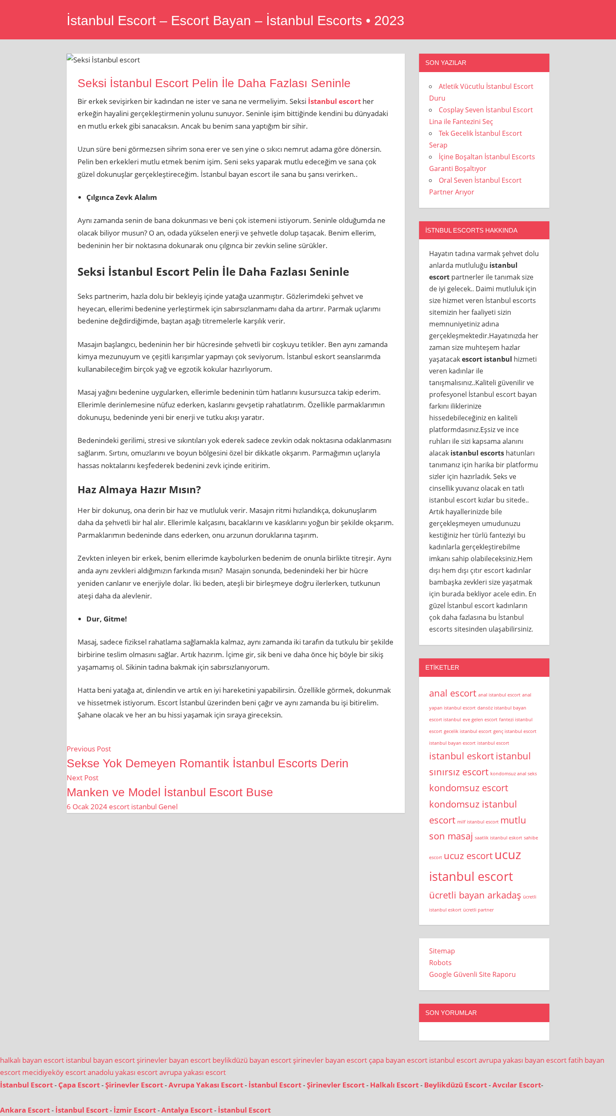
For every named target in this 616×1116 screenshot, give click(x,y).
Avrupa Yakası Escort (205, 1085)
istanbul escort (493, 743)
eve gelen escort (480, 719)
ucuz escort (468, 855)
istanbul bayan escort (452, 743)
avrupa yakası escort (192, 1072)
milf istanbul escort (478, 822)
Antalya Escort (186, 1110)
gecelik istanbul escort (468, 731)
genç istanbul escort (514, 731)
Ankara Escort (25, 1110)
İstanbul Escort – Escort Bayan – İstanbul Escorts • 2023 (235, 20)
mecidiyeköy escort (54, 1072)
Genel (168, 806)
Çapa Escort (79, 1085)
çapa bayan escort (398, 1060)
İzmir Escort (135, 1110)
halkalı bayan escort (32, 1060)
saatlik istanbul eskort (498, 838)
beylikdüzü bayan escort (251, 1060)
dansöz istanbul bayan (501, 708)
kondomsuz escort (468, 788)
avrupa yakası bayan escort (523, 1060)
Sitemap (442, 950)
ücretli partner (478, 910)
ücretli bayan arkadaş (475, 895)
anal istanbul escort (499, 695)
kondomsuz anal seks (513, 774)
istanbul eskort (461, 756)
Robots (440, 962)
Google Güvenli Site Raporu (472, 974)
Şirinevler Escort (134, 1085)
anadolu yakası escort (123, 1072)
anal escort (452, 693)
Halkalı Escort (394, 1085)
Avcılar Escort (516, 1085)
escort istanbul (133, 806)
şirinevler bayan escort (174, 1060)
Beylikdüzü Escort (455, 1085)
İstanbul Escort (26, 1085)
